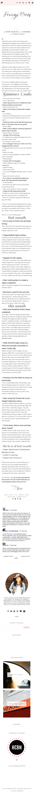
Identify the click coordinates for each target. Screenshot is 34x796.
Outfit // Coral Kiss (10, 455)
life (16, 494)
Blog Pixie (27, 788)
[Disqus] (17, 529)
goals (11, 494)
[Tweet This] (15, 499)
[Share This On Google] (20, 499)
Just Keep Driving (17, 674)
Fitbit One (11, 353)
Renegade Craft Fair (15, 172)
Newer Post (8, 556)
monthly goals (24, 494)
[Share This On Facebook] (13, 499)
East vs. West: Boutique (17, 703)
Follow (17, 616)
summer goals (21, 496)
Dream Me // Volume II (12, 458)
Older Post (25, 556)
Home (16, 557)
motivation (12, 496)
